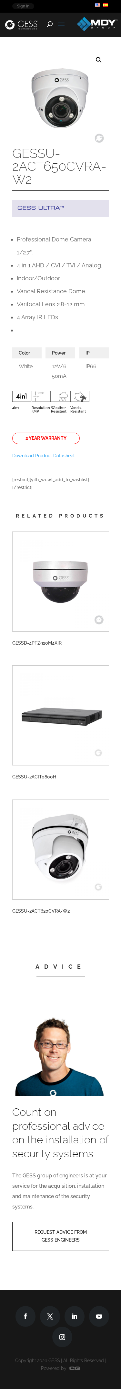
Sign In (23, 6)
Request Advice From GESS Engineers (61, 1236)
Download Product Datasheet (43, 455)
